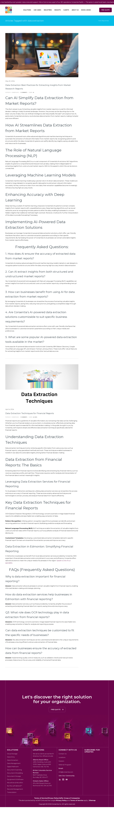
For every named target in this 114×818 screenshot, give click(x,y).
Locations (62, 757)
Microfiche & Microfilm (15, 783)
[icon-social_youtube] (67, 779)
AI (33, 92)
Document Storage (14, 776)
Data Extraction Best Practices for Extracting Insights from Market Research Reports (38, 87)
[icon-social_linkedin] (60, 779)
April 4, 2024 (9, 409)
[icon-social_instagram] (63, 779)
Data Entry (11, 757)
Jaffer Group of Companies (69, 798)
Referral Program (65, 765)
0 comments (24, 92)
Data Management (13, 763)
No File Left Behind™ (14, 786)
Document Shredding (15, 773)
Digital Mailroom (13, 766)
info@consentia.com (66, 772)
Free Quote (105, 10)
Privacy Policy (53, 798)
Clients (66, 10)
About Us (75, 10)
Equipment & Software (15, 779)
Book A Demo (86, 10)
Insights (57, 10)
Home (99, 20)
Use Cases (37, 10)
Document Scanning (14, 770)
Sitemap (92, 800)
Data (35, 417)
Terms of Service (40, 798)
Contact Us (62, 754)
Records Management (15, 789)
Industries (48, 10)
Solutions (27, 10)
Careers (61, 761)
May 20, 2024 (10, 81)
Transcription (11, 792)
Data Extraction (12, 760)
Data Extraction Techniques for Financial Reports (29, 413)
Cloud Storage (12, 754)
